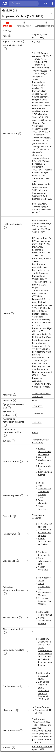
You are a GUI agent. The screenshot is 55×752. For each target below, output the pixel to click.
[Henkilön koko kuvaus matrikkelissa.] (19, 133)
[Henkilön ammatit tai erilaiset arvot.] (21, 461)
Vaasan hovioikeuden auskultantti (44, 451)
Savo (40, 497)
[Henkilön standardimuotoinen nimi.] (9, 36)
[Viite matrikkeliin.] (21, 730)
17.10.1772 (37, 406)
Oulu (40, 486)
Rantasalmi (43, 491)
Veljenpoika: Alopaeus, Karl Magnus (45, 601)
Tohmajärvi (37, 414)
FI (44, 3)
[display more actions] (52, 3)
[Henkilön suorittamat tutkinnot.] (13, 441)
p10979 (45, 56)
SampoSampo (42, 707)
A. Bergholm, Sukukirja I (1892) (44, 676)
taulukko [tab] (7, 26)
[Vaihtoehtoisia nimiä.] (5, 48)
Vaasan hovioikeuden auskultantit (44, 541)
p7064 (44, 70)
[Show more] (27, 461)
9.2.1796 (36, 42)
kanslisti (42, 457)
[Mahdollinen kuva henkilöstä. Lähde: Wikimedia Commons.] (10, 30)
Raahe (35, 432)
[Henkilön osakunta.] (14, 516)
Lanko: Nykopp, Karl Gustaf (44, 586)
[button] (27, 13)
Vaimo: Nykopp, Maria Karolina (44, 621)
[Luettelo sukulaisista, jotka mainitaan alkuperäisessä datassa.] (5, 227)
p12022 (43, 229)
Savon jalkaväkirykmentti (44, 561)
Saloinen (42, 494)
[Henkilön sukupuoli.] (14, 400)
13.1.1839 (37, 422)
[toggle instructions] (14, 10)
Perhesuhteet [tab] (24, 26)
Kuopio (41, 483)
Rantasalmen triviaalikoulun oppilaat (44, 533)
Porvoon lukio (44, 489)
